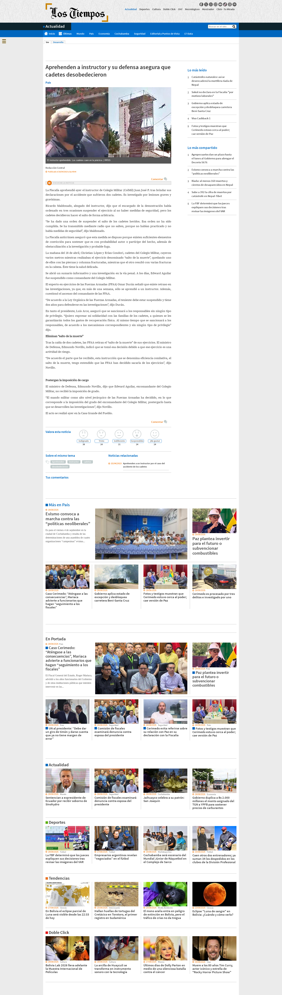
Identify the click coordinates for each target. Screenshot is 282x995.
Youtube (220, 4)
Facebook (201, 4)
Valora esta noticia (58, 432)
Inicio (52, 33)
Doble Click (169, 9)
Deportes (144, 9)
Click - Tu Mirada (226, 9)
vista (45, 644)
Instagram (216, 4)
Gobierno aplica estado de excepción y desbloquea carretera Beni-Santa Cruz (212, 107)
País (91, 33)
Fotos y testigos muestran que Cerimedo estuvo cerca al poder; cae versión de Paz (211, 130)
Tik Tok (225, 4)
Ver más (47, 509)
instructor (74, 461)
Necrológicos (192, 9)
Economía (104, 33)
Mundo (80, 33)
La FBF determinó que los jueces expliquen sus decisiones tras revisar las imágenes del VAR (211, 207)
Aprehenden (58, 461)
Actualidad (131, 9)
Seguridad (139, 33)
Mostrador (208, 9)
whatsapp (211, 4)
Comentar (157, 179)
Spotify (234, 4)
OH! (180, 9)
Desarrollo (58, 42)
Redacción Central (55, 167)
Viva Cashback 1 (201, 118)
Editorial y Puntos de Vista (165, 33)
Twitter (206, 4)
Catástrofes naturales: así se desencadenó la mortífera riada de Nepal (212, 81)
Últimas (67, 33)
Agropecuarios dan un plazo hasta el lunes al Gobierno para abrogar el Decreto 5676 (213, 158)
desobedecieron (60, 466)
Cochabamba (122, 33)
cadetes (87, 461)
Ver (48, 42)
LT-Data (188, 33)
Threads (230, 4)
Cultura (156, 9)
